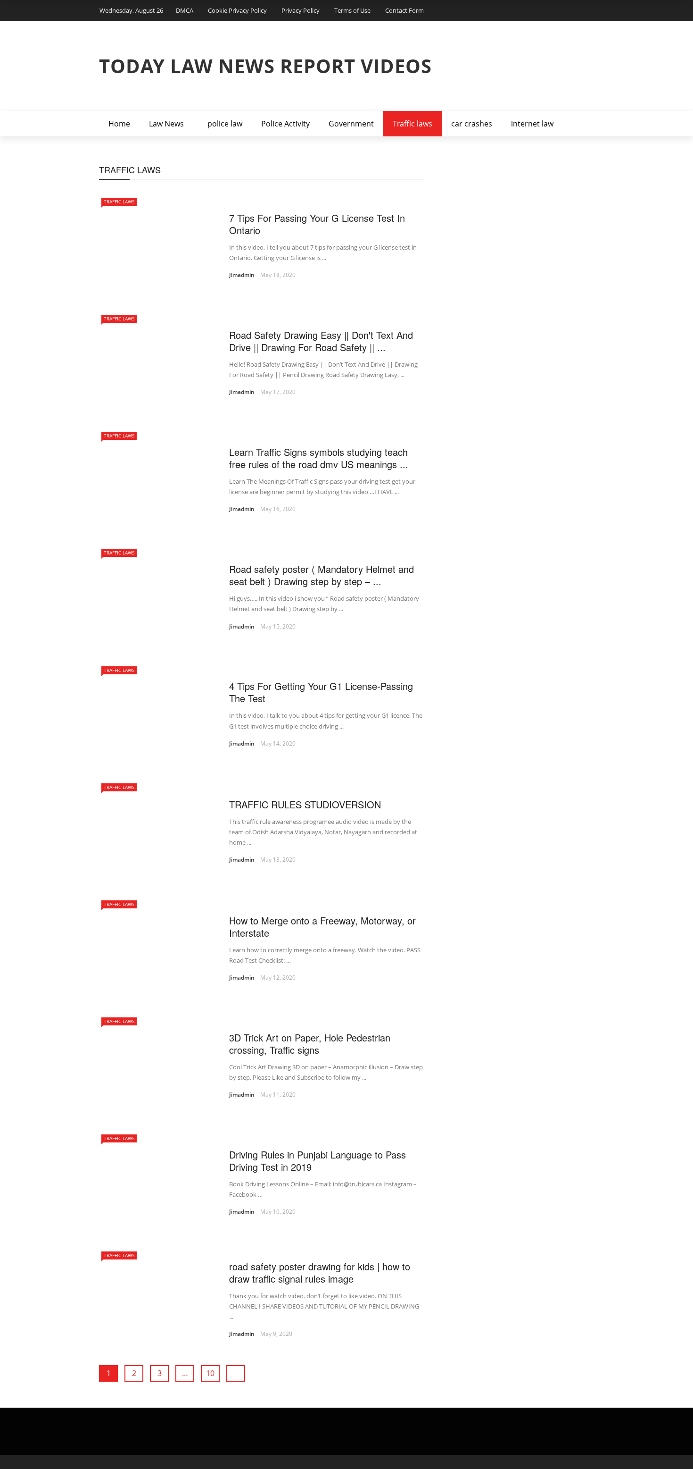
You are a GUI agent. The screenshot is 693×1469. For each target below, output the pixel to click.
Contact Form (404, 10)
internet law (532, 123)
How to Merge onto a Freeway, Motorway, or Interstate (322, 927)
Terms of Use (352, 10)
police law (224, 123)
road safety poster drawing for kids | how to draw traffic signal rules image (319, 1272)
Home (119, 123)
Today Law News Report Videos (265, 66)
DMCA (184, 10)
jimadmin (242, 275)
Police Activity (285, 123)
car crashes (471, 123)
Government (351, 123)
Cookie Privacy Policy (237, 10)
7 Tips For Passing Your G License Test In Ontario (317, 224)
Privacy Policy (300, 10)
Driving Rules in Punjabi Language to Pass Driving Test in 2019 (317, 1161)
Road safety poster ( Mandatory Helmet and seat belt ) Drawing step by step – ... (321, 575)
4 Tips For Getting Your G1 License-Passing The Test (321, 692)
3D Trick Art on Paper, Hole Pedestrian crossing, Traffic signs (309, 1044)
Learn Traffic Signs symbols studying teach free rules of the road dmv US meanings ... (318, 458)
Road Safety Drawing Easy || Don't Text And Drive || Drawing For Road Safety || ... (321, 341)
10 (210, 1373)
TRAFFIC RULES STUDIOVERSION (305, 804)
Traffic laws (412, 123)
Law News (166, 123)
